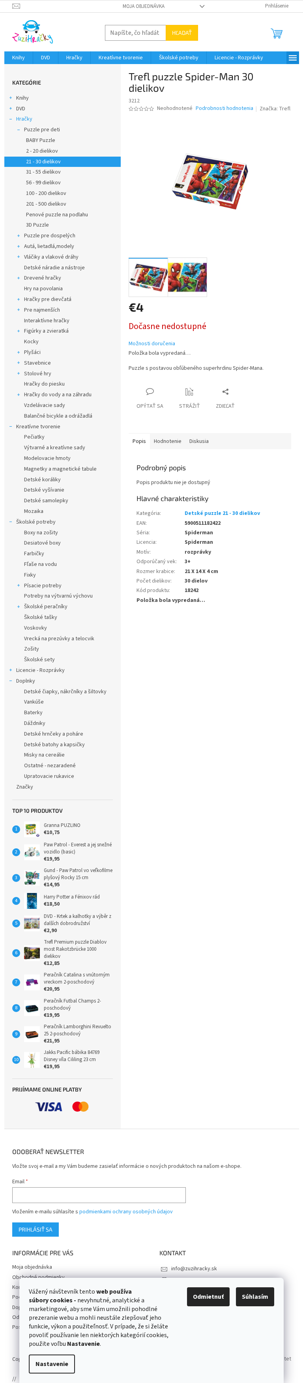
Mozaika (33, 511)
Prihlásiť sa (35, 1229)
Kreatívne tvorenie (38, 427)
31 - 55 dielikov (43, 172)
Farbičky (34, 554)
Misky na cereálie (44, 755)
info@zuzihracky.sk (194, 1269)
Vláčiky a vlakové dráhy (51, 257)
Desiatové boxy (42, 543)
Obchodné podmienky (38, 1277)
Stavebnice (37, 363)
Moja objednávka (144, 6)
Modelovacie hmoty (47, 458)
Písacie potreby (43, 586)
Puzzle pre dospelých (49, 236)
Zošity (31, 649)
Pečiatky (34, 437)
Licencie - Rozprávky (40, 670)
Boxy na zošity (41, 533)
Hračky (24, 119)
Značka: (275, 109)
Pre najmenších (42, 310)
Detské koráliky (42, 480)
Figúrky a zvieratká (46, 331)
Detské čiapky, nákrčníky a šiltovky (65, 692)
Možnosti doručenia (152, 344)
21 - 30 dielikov (43, 162)
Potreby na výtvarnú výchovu (58, 596)
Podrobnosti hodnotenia (224, 108)
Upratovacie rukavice (49, 776)
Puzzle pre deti (42, 130)
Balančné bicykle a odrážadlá (58, 416)
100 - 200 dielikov (46, 193)
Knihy (22, 98)
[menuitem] (18, 57)
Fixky (30, 575)
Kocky (31, 342)
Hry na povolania (43, 289)
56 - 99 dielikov (43, 183)
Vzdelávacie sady (44, 405)
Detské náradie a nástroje (54, 268)
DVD (20, 109)
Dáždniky (34, 723)
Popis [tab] (139, 441)
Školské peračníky (45, 607)
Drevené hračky (42, 278)
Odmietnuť (208, 1296)
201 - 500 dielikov (46, 204)
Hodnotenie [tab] (167, 441)
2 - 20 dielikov (42, 151)
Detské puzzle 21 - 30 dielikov (222, 513)
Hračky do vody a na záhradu (58, 395)
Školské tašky (40, 617)
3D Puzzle (37, 225)
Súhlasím (255, 1296)
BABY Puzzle (40, 140)
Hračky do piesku (44, 384)
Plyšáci (32, 352)
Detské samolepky (46, 501)
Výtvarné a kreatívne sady (54, 448)
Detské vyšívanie (44, 490)
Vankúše (34, 702)
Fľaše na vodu (40, 564)
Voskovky (35, 628)
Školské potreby (36, 522)
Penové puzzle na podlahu (57, 215)
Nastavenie (52, 1364)
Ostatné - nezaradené (50, 766)
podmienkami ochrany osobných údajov (126, 1212)
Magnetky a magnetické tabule (60, 469)
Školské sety (39, 660)
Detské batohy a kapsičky (54, 745)
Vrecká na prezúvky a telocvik (59, 639)
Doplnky (25, 681)
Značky (24, 787)
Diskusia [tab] (199, 441)
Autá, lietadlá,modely (49, 246)
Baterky (33, 713)
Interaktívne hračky (46, 321)
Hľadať (182, 32)
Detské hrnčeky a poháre (53, 734)
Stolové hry (37, 374)
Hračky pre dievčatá (47, 299)
